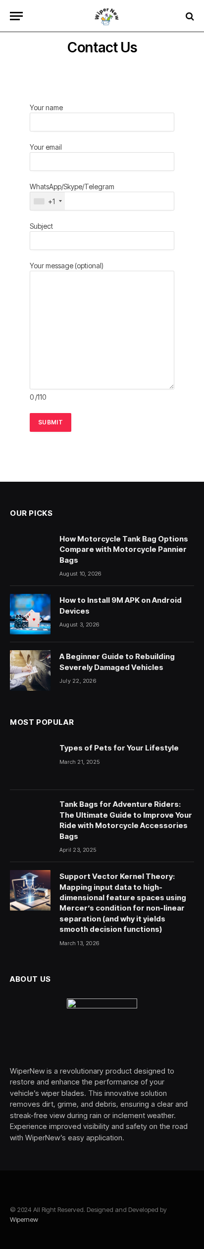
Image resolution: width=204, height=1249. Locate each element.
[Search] (189, 16)
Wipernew (24, 1219)
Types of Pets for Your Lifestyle (119, 747)
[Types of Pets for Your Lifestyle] (30, 762)
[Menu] (16, 16)
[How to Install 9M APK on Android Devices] (30, 614)
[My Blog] (107, 16)
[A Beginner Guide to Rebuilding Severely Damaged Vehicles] (30, 670)
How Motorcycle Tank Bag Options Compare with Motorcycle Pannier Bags (123, 549)
